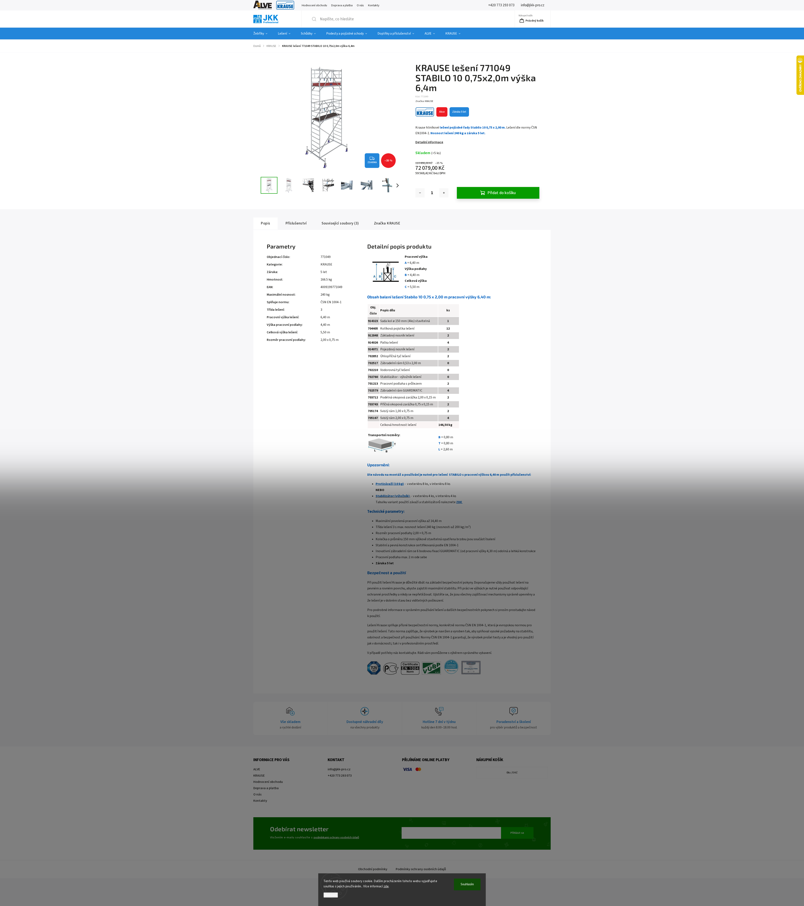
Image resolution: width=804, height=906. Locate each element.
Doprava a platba (342, 5)
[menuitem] (263, 33)
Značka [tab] (387, 223)
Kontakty (373, 5)
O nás (360, 5)
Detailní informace (429, 142)
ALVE (262, 5)
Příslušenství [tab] (296, 223)
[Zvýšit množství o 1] (443, 192)
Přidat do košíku (501, 193)
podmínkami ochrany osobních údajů (336, 837)
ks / (512, 773)
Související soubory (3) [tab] (340, 223)
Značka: (424, 101)
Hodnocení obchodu (314, 5)
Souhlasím (467, 884)
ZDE (459, 502)
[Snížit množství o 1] (420, 192)
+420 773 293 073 (340, 775)
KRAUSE (285, 5)
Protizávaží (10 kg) (390, 484)
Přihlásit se (517, 833)
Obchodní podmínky (372, 869)
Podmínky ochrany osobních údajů (421, 869)
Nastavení (330, 895)
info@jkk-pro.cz (339, 769)
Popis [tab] (265, 223)
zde (386, 886)
